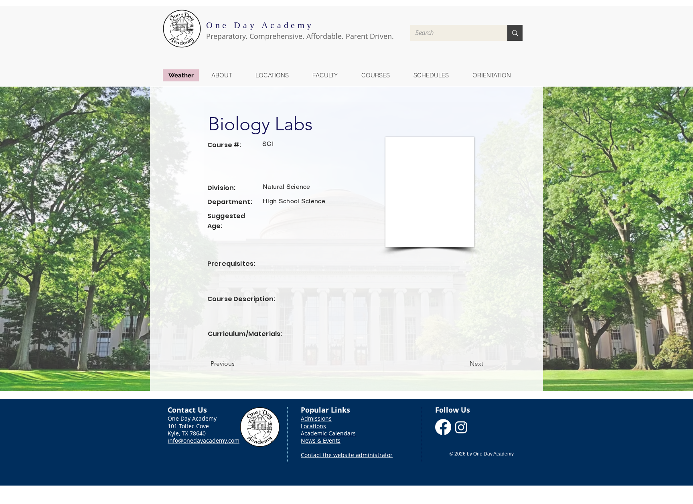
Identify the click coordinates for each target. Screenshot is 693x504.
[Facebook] (443, 427)
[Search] (515, 33)
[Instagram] (461, 427)
